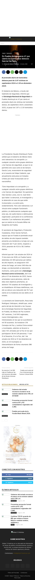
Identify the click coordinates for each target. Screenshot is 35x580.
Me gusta (29, 474)
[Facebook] (4, 72)
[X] (8, 72)
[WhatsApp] (12, 72)
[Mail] (17, 566)
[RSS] (22, 566)
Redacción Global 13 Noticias (11, 64)
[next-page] (6, 420)
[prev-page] (3, 420)
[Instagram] (12, 566)
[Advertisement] (17, 18)
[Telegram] (25, 72)
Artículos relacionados (9, 384)
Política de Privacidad (13, 572)
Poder (12, 524)
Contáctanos (24, 572)
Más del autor (23, 384)
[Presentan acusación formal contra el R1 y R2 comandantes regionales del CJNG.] (6, 402)
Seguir (30, 478)
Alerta (2, 43)
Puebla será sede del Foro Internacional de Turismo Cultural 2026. (26, 372)
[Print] (21, 72)
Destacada (9, 53)
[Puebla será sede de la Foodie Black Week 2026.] (6, 413)
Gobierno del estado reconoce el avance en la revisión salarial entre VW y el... (22, 496)
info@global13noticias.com (21, 553)
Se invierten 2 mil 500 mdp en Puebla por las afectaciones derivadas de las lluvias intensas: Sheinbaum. (9, 374)
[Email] (16, 72)
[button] (3, 39)
